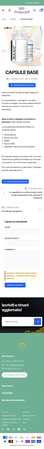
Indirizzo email (12, 238)
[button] (3, 10)
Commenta (10, 250)
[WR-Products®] (22, 350)
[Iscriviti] (37, 321)
